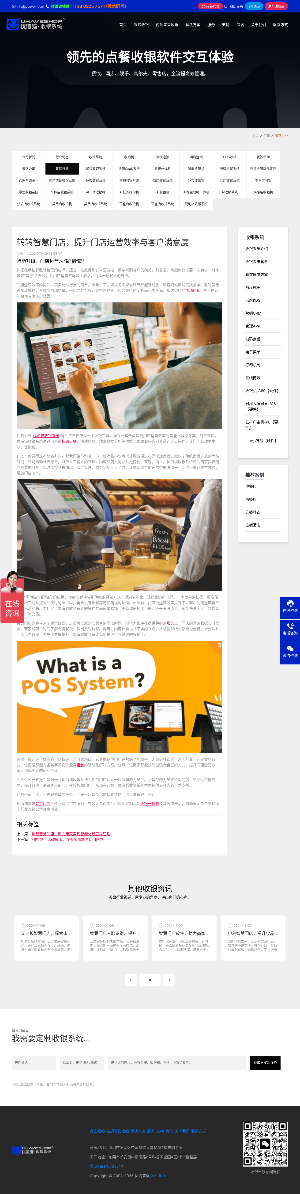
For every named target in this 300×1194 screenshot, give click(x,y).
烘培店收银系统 (28, 204)
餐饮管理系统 (95, 169)
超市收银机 (196, 180)
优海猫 (38, 435)
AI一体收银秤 (95, 192)
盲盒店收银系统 (162, 204)
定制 (80, 765)
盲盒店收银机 (129, 204)
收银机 (129, 157)
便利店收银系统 (196, 204)
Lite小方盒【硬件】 (261, 440)
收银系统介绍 (256, 248)
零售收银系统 (28, 192)
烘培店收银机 (263, 192)
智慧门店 (194, 290)
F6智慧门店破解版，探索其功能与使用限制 (68, 839)
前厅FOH (253, 287)
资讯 (240, 24)
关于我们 (258, 24)
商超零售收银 (167, 24)
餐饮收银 (141, 24)
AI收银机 (162, 192)
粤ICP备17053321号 (107, 1166)
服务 (211, 24)
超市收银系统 (95, 180)
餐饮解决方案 (256, 274)
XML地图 (158, 1175)
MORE (150, 980)
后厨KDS (252, 300)
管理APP (252, 326)
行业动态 (62, 157)
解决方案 (192, 24)
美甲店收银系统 (95, 204)
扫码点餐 (69, 441)
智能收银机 (196, 169)
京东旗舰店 (276, 6)
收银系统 (95, 157)
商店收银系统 (162, 180)
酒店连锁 (196, 157)
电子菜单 (252, 352)
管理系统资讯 (28, 180)
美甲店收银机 (62, 204)
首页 (123, 24)
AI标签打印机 (129, 192)
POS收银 (229, 157)
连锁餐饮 (252, 512)
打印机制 (252, 364)
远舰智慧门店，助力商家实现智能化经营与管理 (71, 834)
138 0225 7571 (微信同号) (100, 6)
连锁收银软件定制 (263, 169)
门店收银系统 (230, 180)
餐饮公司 (28, 169)
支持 (225, 24)
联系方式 (280, 24)
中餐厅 (251, 486)
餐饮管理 (263, 157)
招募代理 (212, 6)
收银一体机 (162, 169)
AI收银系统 (230, 192)
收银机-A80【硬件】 (263, 390)
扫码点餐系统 (230, 169)
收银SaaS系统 (129, 169)
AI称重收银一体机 (196, 192)
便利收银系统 (129, 180)
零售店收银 (263, 180)
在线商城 (252, 377)
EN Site (254, 6)
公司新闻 (28, 157)
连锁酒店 (252, 525)
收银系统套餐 (256, 261)
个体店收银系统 (62, 192)
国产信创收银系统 (62, 180)
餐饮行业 (281, 135)
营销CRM (253, 313)
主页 (255, 135)
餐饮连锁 (162, 157)
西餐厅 (251, 499)
